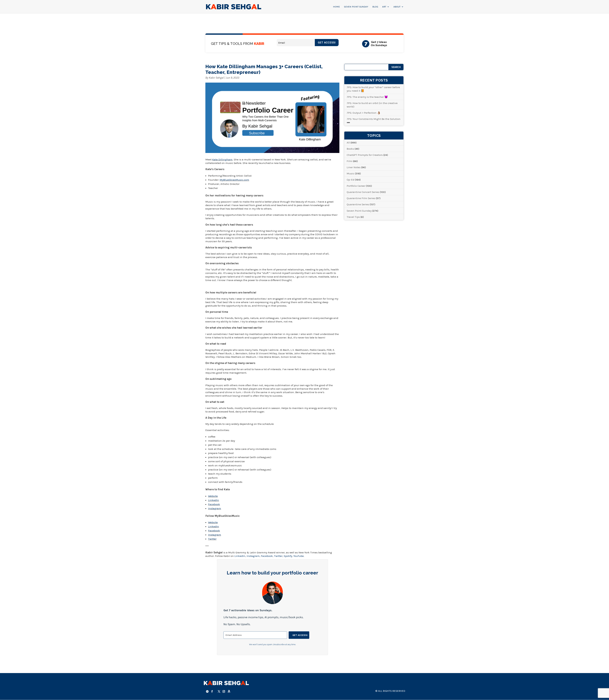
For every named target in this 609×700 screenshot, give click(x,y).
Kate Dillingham (222, 159)
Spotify (288, 555)
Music (350, 173)
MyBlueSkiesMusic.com (234, 179)
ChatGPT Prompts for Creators (365, 154)
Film (349, 161)
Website (213, 496)
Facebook (214, 504)
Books (350, 148)
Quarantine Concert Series (363, 192)
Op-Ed (350, 179)
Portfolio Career (356, 185)
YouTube (298, 555)
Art (384, 7)
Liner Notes (353, 167)
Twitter (212, 538)
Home (336, 7)
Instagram (214, 508)
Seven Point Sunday (356, 7)
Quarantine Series (358, 204)
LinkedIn (213, 500)
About (396, 7)
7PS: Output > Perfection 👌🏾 (363, 112)
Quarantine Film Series (361, 198)
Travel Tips (353, 216)
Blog (375, 7)
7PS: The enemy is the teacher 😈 (367, 96)
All (348, 142)
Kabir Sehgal (216, 77)
